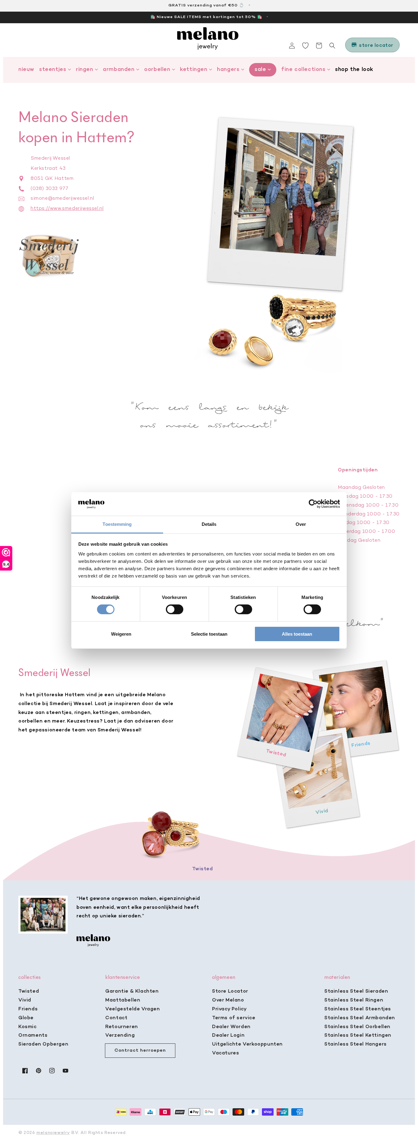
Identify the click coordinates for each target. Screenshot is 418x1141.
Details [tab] (209, 524)
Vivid (24, 1000)
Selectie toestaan (209, 634)
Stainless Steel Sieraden (356, 991)
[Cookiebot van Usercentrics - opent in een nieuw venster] (313, 503)
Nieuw (26, 69)
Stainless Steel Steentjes (357, 1009)
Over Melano (228, 1000)
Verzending (120, 1035)
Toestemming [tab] (117, 524)
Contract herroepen (140, 1050)
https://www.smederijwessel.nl (67, 208)
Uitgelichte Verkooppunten (247, 1044)
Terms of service (234, 1018)
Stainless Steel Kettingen (357, 1035)
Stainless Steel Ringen (353, 1000)
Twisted (28, 991)
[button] (332, 45)
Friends (28, 1009)
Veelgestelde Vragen (132, 1009)
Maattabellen (122, 1000)
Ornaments (32, 1035)
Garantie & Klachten (132, 991)
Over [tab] (301, 524)
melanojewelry (53, 1133)
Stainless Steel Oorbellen (357, 1027)
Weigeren (121, 634)
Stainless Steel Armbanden (359, 1018)
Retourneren (121, 1027)
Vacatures (225, 1053)
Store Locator (230, 991)
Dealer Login (228, 1035)
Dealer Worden (231, 1027)
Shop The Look (354, 69)
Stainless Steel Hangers (355, 1044)
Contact (116, 1018)
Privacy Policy (229, 1009)
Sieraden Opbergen (43, 1044)
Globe (26, 1018)
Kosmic (27, 1027)
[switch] (174, 609)
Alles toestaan (297, 634)
